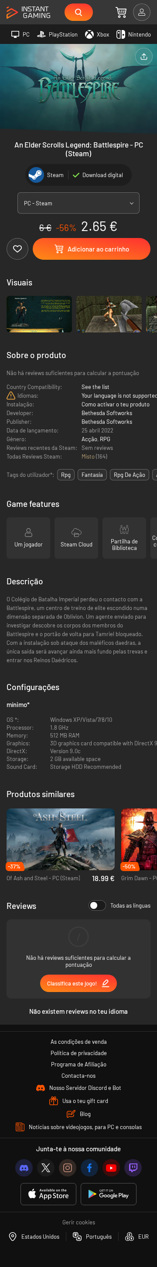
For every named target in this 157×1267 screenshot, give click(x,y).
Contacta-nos (78, 1075)
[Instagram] (67, 1167)
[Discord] (24, 1167)
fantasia (92, 474)
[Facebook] (89, 1167)
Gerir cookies (78, 1222)
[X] (46, 1167)
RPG (105, 439)
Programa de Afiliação (78, 1064)
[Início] (28, 13)
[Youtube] (111, 1167)
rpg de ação (129, 474)
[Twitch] (133, 1167)
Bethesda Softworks (107, 412)
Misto (89, 456)
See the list (95, 386)
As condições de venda (79, 1041)
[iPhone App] (48, 1194)
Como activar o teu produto (116, 404)
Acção (89, 439)
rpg (66, 474)
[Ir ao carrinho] (121, 12)
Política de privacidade (79, 1052)
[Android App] (109, 1194)
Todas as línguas (130, 905)
